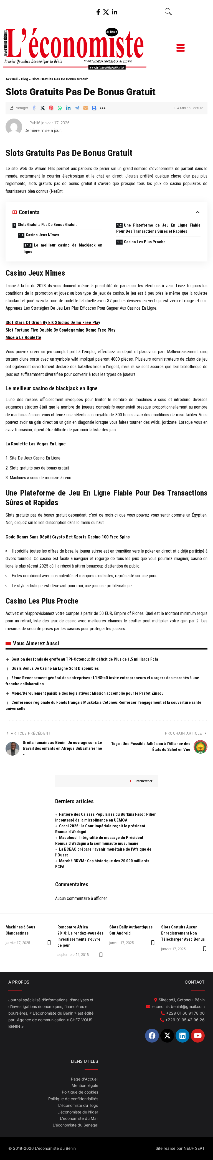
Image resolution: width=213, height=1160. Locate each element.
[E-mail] (85, 108)
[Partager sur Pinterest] (51, 108)
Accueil (11, 79)
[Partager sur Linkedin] (68, 108)
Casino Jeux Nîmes (42, 234)
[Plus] (102, 108)
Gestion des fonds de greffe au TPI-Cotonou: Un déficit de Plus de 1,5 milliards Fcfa (84, 659)
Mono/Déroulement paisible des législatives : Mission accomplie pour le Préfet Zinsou (87, 693)
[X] (106, 12)
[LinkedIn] (114, 12)
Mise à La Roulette (23, 337)
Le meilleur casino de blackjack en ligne (63, 248)
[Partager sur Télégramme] (77, 108)
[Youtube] (198, 1036)
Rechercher (144, 781)
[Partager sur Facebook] (34, 108)
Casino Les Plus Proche (145, 241)
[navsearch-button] (168, 12)
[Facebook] (98, 12)
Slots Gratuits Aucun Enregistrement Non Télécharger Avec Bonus (183, 933)
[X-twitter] (167, 1036)
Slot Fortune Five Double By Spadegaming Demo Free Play (60, 330)
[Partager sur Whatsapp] (60, 108)
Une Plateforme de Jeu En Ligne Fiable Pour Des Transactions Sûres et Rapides (158, 228)
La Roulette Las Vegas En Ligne (36, 443)
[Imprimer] (94, 108)
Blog (24, 79)
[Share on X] (42, 108)
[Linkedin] (182, 1036)
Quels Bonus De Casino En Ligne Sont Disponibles (55, 668)
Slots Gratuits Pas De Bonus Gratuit (47, 224)
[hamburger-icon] (180, 48)
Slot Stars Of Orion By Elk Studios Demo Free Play (53, 322)
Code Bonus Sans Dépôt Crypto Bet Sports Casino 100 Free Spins (68, 537)
